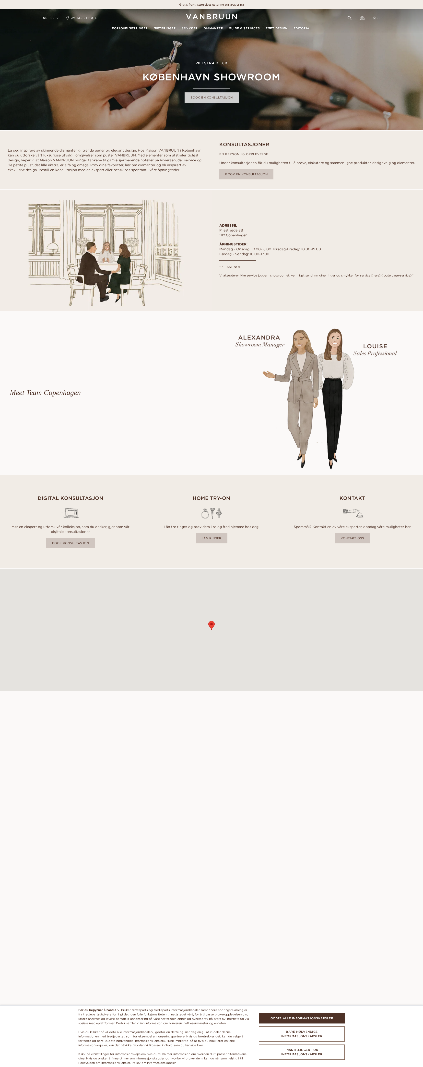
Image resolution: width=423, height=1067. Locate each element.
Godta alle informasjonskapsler (301, 1018)
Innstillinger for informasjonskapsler (302, 1052)
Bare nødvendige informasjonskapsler (302, 1034)
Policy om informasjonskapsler (154, 1063)
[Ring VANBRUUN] (362, 18)
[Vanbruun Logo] (211, 16)
